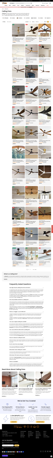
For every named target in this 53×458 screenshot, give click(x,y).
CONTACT (43, 0)
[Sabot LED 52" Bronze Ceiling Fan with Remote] (18, 71)
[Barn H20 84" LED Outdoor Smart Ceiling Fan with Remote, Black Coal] (18, 152)
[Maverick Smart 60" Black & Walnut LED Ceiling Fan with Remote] (18, 112)
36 (33, 269)
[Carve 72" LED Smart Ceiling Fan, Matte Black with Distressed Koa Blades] (18, 171)
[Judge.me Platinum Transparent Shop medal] (28, 426)
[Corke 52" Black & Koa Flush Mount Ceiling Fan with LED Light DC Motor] (18, 132)
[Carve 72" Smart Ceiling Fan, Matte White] (18, 50)
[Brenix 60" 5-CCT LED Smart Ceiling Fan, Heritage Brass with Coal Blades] (31, 132)
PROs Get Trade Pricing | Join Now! (7, 0)
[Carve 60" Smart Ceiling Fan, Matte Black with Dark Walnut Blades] (31, 152)
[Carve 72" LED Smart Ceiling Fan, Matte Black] (31, 112)
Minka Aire (14, 37)
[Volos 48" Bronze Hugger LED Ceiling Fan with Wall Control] (44, 253)
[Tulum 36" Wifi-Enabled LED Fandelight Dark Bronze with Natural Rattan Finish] (18, 213)
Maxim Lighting (15, 220)
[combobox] (20, 3)
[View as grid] (48, 22)
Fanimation (14, 139)
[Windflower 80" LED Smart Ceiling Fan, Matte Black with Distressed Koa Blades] (44, 92)
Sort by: (33, 21)
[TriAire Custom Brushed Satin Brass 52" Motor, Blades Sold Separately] (18, 233)
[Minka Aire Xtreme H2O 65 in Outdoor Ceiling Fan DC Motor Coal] (44, 30)
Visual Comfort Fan (29, 37)
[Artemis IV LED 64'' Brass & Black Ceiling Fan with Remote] (44, 192)
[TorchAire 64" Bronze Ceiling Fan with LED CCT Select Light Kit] (44, 132)
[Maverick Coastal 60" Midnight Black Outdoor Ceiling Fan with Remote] (44, 112)
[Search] (31, 3)
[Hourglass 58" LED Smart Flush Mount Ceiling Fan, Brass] (44, 152)
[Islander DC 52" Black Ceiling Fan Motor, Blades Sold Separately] (31, 213)
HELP (40, 0)
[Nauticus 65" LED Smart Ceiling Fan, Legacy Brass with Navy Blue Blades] (31, 233)
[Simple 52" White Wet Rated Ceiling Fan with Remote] (44, 171)
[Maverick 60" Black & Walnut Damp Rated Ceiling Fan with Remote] (31, 92)
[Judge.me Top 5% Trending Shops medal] (38, 426)
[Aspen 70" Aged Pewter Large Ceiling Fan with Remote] (44, 213)
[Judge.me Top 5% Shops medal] (34, 426)
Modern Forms (28, 78)
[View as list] (50, 22)
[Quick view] (24, 25)
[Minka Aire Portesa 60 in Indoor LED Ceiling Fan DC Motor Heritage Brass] (18, 192)
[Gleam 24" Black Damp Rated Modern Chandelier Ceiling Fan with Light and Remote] (18, 253)
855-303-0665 (48, 0)
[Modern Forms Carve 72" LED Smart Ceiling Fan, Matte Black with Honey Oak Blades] (31, 50)
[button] (18, 7)
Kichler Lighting (28, 199)
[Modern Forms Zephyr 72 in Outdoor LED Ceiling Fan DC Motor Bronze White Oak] (18, 92)
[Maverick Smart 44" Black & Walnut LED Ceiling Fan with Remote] (31, 30)
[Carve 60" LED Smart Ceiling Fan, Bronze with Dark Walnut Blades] (31, 171)
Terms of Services (13, 447)
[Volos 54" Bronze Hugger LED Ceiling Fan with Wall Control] (44, 50)
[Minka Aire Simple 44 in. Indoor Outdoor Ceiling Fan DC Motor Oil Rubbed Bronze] (44, 71)
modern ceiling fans (46, 277)
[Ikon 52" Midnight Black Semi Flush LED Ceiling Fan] (44, 233)
